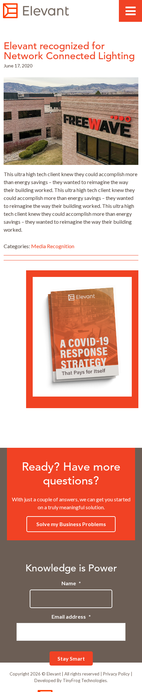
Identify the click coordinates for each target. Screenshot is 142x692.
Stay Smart (71, 658)
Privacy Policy (116, 673)
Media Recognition (52, 246)
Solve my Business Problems (71, 524)
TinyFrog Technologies (85, 680)
